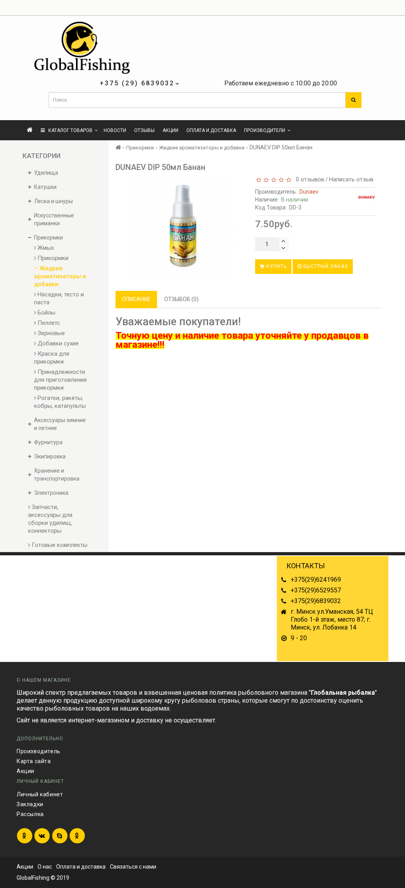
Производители (264, 130)
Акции (170, 130)
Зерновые (50, 333)
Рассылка (30, 814)
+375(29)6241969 (316, 579)
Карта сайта (34, 761)
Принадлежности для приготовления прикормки (60, 379)
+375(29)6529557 (316, 590)
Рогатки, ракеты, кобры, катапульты (60, 401)
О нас (45, 866)
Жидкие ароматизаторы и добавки (60, 276)
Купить (276, 266)
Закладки (30, 804)
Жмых (45, 247)
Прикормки (52, 258)
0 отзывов (308, 179)
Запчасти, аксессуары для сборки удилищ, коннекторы (50, 518)
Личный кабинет (40, 794)
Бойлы (45, 312)
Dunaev (308, 192)
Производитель (39, 751)
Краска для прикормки (51, 357)
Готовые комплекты (58, 545)
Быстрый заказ (325, 266)
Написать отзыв (351, 179)
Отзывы (144, 130)
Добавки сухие (57, 343)
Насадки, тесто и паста (59, 298)
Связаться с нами (133, 866)
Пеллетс (48, 322)
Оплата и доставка (211, 130)
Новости (115, 130)
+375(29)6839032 (316, 601)
